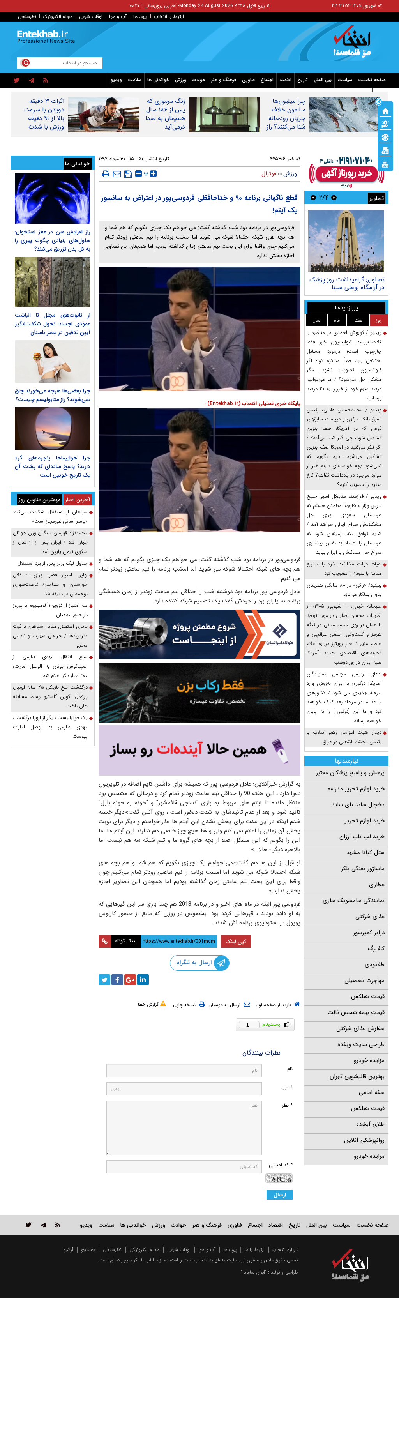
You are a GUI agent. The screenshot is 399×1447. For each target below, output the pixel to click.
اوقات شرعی (90, 16)
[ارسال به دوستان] (117, 174)
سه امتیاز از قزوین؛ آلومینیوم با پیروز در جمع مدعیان (50, 610)
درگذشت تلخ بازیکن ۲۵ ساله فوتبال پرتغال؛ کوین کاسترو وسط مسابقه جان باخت (50, 696)
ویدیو (116, 79)
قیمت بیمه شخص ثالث (356, 1012)
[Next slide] (313, 197)
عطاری (377, 884)
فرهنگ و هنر (223, 79)
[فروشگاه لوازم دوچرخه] (200, 693)
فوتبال (268, 173)
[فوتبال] (385, 137)
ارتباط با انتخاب (169, 16)
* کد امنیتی (281, 1165)
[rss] (46, 80)
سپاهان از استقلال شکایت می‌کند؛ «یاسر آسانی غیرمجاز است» (50, 516)
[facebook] (117, 979)
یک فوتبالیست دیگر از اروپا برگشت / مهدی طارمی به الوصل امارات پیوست (50, 727)
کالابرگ (376, 948)
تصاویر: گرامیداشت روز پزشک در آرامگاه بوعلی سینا (347, 283)
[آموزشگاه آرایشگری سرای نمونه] (200, 750)
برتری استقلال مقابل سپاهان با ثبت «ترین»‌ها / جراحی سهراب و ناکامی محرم (50, 635)
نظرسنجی (27, 16)
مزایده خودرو (369, 1060)
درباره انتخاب (285, 1249)
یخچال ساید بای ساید (358, 804)
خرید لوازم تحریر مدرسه (356, 788)
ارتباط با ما (255, 1249)
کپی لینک (236, 941)
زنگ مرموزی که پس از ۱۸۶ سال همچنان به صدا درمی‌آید (165, 114)
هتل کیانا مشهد (365, 852)
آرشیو (68, 1249)
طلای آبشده (370, 1124)
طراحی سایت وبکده (361, 1044)
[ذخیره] (128, 174)
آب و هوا (118, 16)
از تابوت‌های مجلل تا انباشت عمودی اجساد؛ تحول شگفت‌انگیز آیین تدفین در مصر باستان (52, 324)
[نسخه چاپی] (105, 174)
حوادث (198, 79)
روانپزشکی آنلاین (364, 1140)
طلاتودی (375, 964)
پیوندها (140, 16)
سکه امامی (372, 1092)
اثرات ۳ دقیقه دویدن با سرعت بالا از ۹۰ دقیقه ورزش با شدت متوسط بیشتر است (44, 122)
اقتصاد (285, 79)
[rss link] (58, 1225)
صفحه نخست (372, 79)
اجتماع (267, 79)
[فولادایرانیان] (200, 634)
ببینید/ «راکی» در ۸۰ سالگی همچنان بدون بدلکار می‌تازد (344, 590)
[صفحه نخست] (385, 110)
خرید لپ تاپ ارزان (362, 836)
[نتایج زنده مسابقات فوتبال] (385, 163)
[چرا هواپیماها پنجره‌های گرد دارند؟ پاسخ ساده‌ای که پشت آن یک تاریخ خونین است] (52, 428)
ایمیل (287, 1087)
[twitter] (17, 80)
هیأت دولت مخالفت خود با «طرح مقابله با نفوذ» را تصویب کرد (344, 569)
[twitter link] (29, 1225)
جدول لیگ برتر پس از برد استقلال (53, 563)
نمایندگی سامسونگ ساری (354, 900)
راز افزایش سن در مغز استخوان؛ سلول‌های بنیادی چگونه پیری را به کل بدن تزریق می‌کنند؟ (52, 240)
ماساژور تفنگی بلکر (363, 868)
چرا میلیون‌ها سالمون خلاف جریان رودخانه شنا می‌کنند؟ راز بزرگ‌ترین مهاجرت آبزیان (286, 122)
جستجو (88, 1249)
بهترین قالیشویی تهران (357, 1076)
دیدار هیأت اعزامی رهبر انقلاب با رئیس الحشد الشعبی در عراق (344, 737)
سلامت (134, 79)
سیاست (344, 79)
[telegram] (31, 80)
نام (290, 1069)
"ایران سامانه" (254, 1272)
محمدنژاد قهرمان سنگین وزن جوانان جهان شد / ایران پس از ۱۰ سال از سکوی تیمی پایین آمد (50, 542)
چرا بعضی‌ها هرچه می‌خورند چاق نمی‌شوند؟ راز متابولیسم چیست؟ (52, 395)
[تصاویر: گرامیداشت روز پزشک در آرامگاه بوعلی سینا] (346, 241)
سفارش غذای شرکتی (360, 1028)
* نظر (287, 1105)
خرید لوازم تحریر (365, 820)
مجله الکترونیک (57, 16)
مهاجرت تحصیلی (364, 980)
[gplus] (130, 979)
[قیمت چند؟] (385, 123)
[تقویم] (385, 150)
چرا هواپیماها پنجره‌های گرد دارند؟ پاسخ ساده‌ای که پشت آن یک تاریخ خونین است (52, 466)
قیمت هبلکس (368, 996)
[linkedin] (143, 979)
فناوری (248, 79)
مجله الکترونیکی (144, 1249)
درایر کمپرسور (369, 932)
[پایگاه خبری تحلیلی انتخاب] (354, 45)
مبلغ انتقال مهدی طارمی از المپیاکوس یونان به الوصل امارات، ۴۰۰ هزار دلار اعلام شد (50, 666)
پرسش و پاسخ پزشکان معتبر (350, 772)
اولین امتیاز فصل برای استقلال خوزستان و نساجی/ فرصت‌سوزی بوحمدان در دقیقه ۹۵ (50, 584)
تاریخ (302, 79)
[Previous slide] (334, 197)
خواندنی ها (158, 79)
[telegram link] (43, 1225)
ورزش (180, 79)
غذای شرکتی (370, 916)
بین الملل (323, 79)
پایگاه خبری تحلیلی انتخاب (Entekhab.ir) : (252, 403)
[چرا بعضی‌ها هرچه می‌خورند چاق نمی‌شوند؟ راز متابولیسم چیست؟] (52, 361)
